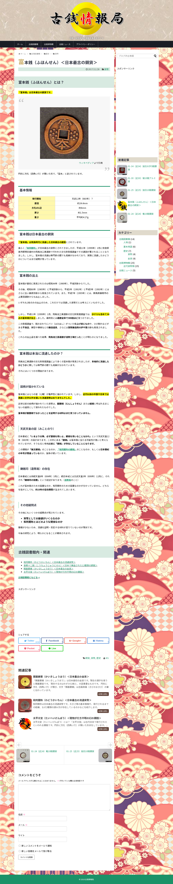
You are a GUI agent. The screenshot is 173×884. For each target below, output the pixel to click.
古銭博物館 (48, 44)
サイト (21, 835)
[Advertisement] (41, 610)
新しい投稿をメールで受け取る (36, 851)
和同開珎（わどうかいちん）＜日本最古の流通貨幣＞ (50, 562)
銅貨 (87, 658)
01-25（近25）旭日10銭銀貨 (142, 190)
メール (22, 824)
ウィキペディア (86, 162)
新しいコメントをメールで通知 (36, 845)
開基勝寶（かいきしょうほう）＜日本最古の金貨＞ (48, 568)
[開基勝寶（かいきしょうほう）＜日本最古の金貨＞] (25, 682)
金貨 (130, 258)
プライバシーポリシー (85, 44)
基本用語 (128, 246)
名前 (21, 814)
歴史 (99, 658)
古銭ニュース (64, 44)
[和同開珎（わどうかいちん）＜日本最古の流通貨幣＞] (25, 705)
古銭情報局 (89, 879)
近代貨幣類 (129, 266)
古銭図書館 (33, 44)
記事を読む (103, 694)
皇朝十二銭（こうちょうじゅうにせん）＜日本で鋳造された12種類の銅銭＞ (60, 565)
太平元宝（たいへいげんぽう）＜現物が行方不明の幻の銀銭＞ (54, 571)
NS (107, 658)
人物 (126, 242)
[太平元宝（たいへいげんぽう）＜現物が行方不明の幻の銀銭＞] (25, 723)
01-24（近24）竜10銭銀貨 (141, 213)
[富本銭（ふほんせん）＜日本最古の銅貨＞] (98, 641)
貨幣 (106, 69)
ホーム (20, 44)
